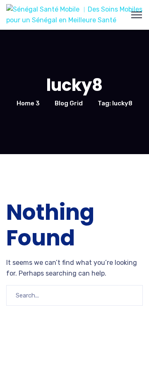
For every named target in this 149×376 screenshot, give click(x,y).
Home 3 (28, 103)
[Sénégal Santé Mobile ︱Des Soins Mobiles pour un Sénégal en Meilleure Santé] (74, 14)
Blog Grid (69, 103)
